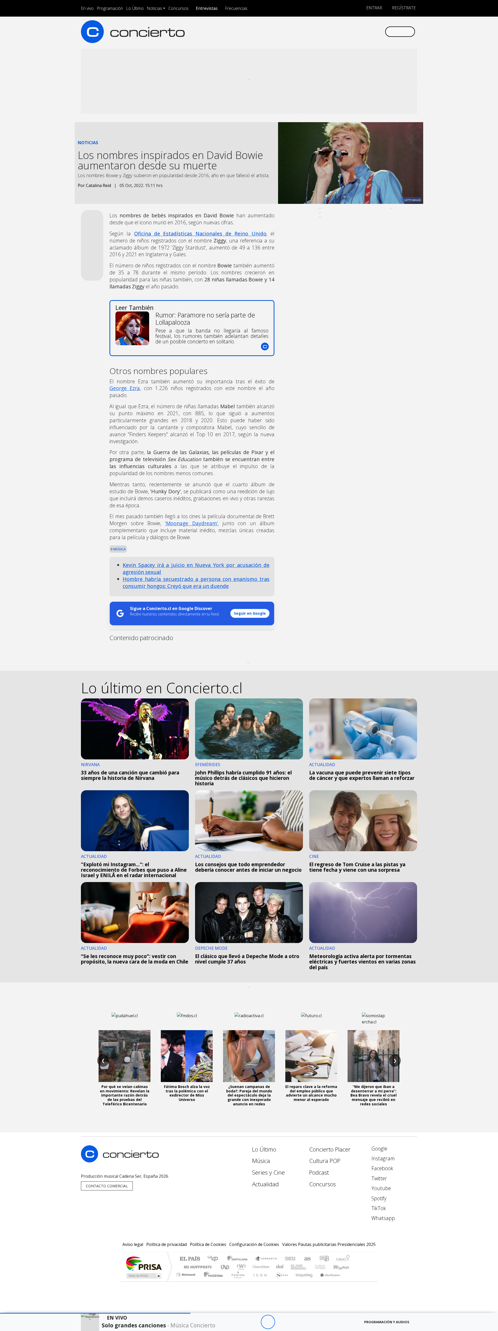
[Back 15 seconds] (253, 1322)
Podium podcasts (186, 1273)
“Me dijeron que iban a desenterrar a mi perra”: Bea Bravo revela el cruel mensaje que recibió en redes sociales (373, 1095)
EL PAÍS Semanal (294, 1267)
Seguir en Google (250, 613)
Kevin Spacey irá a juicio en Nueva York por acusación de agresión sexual (196, 568)
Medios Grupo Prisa (143, 1276)
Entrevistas (207, 8)
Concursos (178, 8)
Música (119, 549)
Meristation (327, 1281)
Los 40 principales (214, 1259)
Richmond (186, 1281)
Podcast (319, 1172)
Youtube (380, 1188)
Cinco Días (260, 1267)
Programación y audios (386, 1322)
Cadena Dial (325, 1267)
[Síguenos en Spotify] (363, 31)
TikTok (378, 1208)
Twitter (378, 1178)
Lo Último (135, 8)
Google (378, 1148)
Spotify (378, 1198)
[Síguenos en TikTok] (372, 31)
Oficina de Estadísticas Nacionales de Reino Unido (200, 233)
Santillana (239, 1259)
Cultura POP (324, 1161)
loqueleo (302, 1281)
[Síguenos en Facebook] (337, 31)
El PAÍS (189, 1259)
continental (279, 1267)
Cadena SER (290, 1259)
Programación (110, 8)
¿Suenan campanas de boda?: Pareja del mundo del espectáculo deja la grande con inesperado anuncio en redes (249, 1095)
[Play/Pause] (268, 1322)
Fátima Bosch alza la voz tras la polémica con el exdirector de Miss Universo (187, 1093)
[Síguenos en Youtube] (354, 31)
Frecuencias (236, 8)
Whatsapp (382, 1218)
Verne (309, 1267)
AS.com (307, 1259)
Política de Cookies (208, 1244)
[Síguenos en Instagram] (329, 31)
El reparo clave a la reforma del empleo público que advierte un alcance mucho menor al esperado (311, 1093)
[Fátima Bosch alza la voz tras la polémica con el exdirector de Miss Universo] (187, 1056)
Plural (236, 1281)
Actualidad (265, 1184)
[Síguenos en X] (346, 31)
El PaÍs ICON (259, 1281)
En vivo (87, 8)
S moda (280, 1281)
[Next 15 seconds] (282, 1322)
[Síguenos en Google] (320, 31)
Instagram (382, 1158)
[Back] (239, 1322)
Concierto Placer (330, 1149)
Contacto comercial (107, 1185)
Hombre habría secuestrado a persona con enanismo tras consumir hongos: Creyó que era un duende (196, 583)
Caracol (343, 1259)
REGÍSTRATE (403, 8)
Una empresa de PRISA (143, 1263)
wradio (240, 1267)
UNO (225, 1267)
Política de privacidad (166, 1244)
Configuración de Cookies (254, 1244)
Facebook (381, 1168)
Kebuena (343, 1267)
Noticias (154, 8)
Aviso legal (132, 1244)
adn (323, 1259)
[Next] (296, 1322)
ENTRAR (373, 8)
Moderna (212, 1281)
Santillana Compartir (266, 1259)
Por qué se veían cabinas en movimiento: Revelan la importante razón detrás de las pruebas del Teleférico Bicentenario (124, 1095)
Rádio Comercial (350, 1281)
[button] (95, 1313)
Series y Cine (268, 1172)
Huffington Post (196, 1267)
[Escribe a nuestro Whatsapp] (380, 31)
